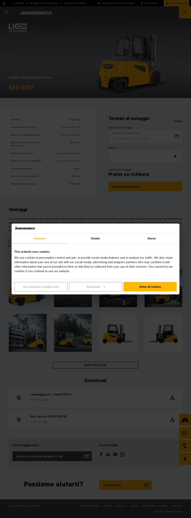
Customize (93, 286)
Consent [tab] (39, 238)
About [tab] (151, 238)
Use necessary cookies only (41, 286)
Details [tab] (95, 238)
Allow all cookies (150, 286)
